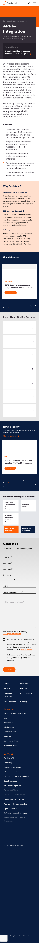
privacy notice (26, 650)
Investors (24, 683)
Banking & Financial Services (15, 713)
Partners (23, 689)
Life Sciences (9, 727)
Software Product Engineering (15, 813)
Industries (9, 709)
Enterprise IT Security (12, 790)
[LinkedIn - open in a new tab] (19, 857)
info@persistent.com (12, 634)
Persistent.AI (9, 758)
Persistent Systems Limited (10, 3)
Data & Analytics (10, 781)
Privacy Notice (14, 936)
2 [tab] (10, 305)
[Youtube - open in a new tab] (19, 890)
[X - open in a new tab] (19, 874)
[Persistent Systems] (11, 835)
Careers (7, 683)
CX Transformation (11, 772)
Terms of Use (31, 936)
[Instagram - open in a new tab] (19, 924)
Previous (31, 306)
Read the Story (10, 292)
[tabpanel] (19, 281)
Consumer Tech (10, 732)
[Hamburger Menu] (34, 3)
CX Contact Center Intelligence (16, 776)
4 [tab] (5, 484)
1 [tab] (5, 305)
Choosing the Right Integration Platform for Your (17, 52)
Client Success (26, 694)
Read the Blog (10, 468)
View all (9, 436)
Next (34, 306)
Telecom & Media (10, 746)
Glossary (23, 702)
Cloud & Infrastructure (12, 767)
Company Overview (8, 695)
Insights (7, 689)
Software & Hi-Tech (11, 741)
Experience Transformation (14, 795)
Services (8, 754)
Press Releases (10, 702)
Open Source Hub (10, 809)
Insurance (7, 718)
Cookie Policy (22, 936)
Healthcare (8, 723)
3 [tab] (14, 305)
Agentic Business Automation (15, 804)
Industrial (7, 736)
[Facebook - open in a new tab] (19, 907)
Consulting (8, 763)
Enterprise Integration (12, 786)
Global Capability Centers (14, 799)
